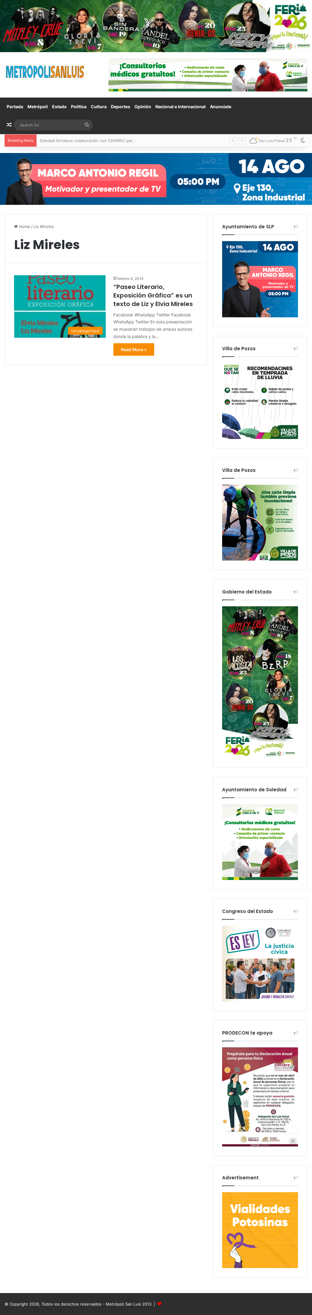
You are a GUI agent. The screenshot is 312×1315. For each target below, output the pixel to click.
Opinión (142, 106)
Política (79, 106)
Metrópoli (37, 106)
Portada (15, 106)
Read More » (134, 349)
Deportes (120, 106)
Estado (59, 106)
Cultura (99, 106)
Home (24, 226)
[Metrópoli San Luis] (45, 71)
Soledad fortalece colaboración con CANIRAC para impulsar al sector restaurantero (118, 140)
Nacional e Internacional (180, 106)
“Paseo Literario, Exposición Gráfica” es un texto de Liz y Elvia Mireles (153, 295)
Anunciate (220, 106)
